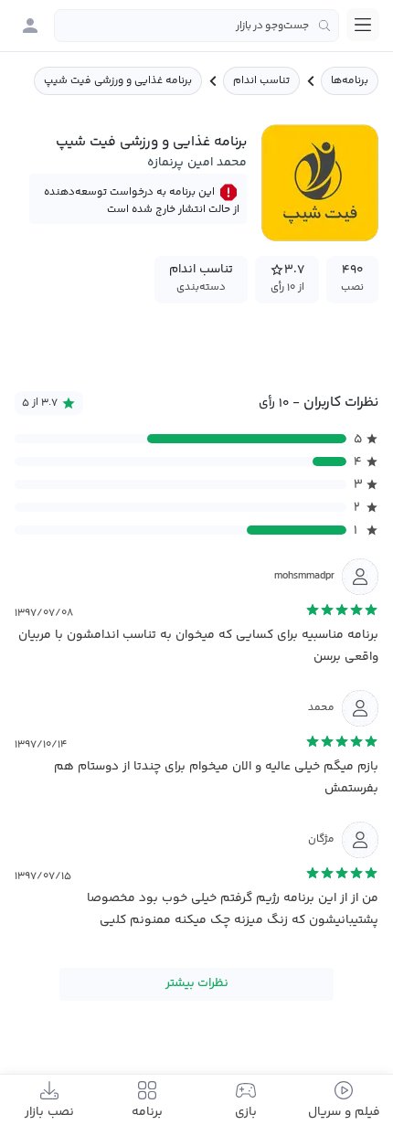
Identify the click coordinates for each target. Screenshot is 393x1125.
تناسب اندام (261, 81)
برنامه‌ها (349, 81)
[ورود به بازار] (30, 25)
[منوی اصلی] (362, 24)
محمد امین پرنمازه (197, 163)
